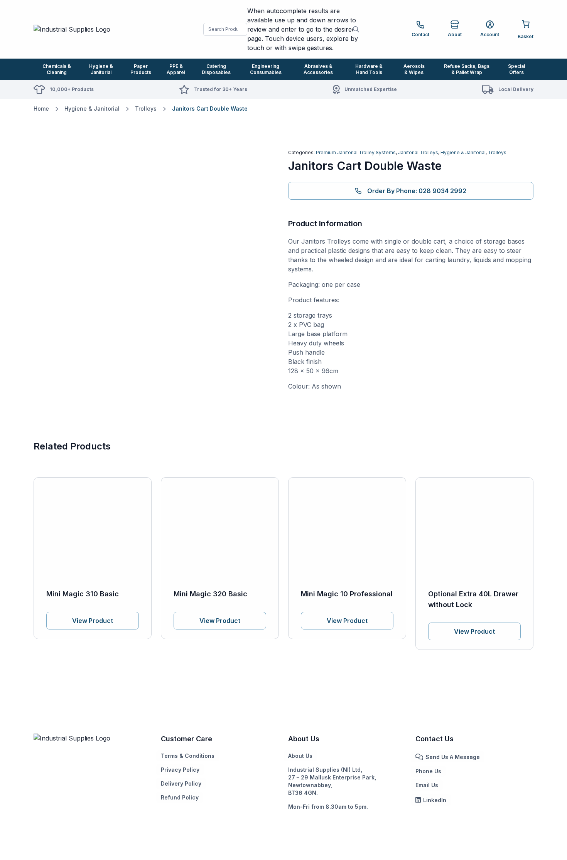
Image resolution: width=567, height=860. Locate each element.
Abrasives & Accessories (318, 69)
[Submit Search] (356, 29)
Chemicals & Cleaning (56, 69)
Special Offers (516, 69)
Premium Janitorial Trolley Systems (356, 152)
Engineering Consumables (266, 69)
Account (489, 34)
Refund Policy (180, 797)
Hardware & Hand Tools (369, 69)
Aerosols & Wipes (414, 69)
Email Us (426, 785)
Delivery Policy (181, 783)
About (455, 34)
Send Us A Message (452, 757)
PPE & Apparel (176, 69)
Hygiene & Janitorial (101, 69)
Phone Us (428, 771)
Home (41, 108)
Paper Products (140, 69)
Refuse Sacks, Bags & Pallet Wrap (466, 69)
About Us (300, 755)
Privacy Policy (180, 769)
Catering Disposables (216, 69)
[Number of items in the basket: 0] (525, 28)
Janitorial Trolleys (418, 152)
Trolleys (146, 108)
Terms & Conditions (187, 755)
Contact (420, 34)
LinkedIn (434, 800)
